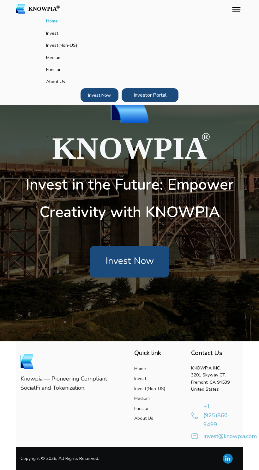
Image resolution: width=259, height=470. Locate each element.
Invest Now (99, 95)
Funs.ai (53, 70)
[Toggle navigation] (235, 9)
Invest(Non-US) (61, 45)
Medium (54, 58)
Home (52, 21)
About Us (55, 82)
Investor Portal (150, 95)
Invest (52, 33)
